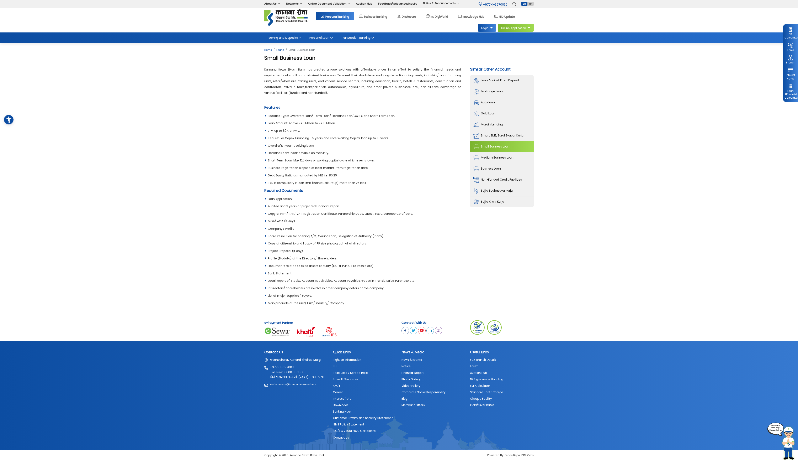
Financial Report (412, 373)
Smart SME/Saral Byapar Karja (502, 135)
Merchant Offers (413, 405)
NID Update (507, 16)
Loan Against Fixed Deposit (500, 80)
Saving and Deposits (283, 38)
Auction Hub (364, 3)
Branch (790, 62)
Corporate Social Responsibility (423, 392)
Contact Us (341, 438)
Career (338, 392)
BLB (335, 366)
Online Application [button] (513, 28)
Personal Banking (337, 16)
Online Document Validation (327, 3)
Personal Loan (319, 38)
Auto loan (488, 102)
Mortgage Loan (492, 91)
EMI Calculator (790, 36)
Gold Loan (488, 113)
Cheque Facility (481, 399)
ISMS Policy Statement (348, 425)
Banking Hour (342, 412)
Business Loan (491, 168)
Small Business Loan (495, 146)
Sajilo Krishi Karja (492, 202)
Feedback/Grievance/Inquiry (397, 3)
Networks (292, 3)
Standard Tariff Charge (486, 392)
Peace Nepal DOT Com (519, 455)
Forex (790, 50)
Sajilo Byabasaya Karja (497, 190)
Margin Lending (492, 124)
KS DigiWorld (439, 16)
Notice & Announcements (440, 3)
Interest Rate (342, 399)
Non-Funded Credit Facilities (501, 179)
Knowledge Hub (473, 16)
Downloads (341, 405)
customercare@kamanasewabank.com (293, 384)
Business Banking (375, 16)
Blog (404, 399)
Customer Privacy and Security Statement (363, 418)
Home (268, 50)
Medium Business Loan (497, 157)
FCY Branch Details (483, 360)
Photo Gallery (411, 379)
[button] (8, 119)
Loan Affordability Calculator (790, 94)
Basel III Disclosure (345, 379)
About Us (270, 3)
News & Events (411, 360)
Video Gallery (410, 386)
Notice (406, 366)
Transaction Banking (356, 38)
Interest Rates (790, 76)
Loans (280, 50)
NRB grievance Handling (486, 379)
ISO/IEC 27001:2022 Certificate (354, 431)
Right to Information (347, 360)
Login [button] (484, 28)
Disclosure (409, 16)
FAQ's (337, 386)
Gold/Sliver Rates (482, 405)
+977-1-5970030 (494, 4)
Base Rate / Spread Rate (350, 373)
